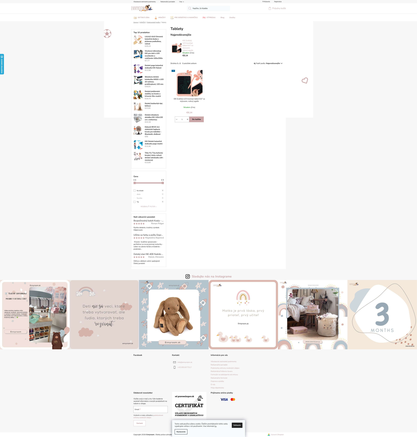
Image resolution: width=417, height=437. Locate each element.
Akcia (150, 194)
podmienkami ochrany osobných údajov (148, 416)
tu (215, 426)
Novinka (150, 198)
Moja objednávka (217, 388)
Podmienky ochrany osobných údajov (225, 368)
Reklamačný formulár (219, 378)
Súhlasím (237, 425)
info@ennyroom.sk (184, 362)
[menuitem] (141, 17)
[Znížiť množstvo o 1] (176, 119)
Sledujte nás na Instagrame (212, 276)
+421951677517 (184, 367)
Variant (139, 423)
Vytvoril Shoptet (277, 434)
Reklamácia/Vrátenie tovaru (221, 371)
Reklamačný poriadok (167, 2)
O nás (213, 384)
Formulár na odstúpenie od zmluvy (224, 374)
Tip (150, 202)
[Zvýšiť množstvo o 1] (187, 119)
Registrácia (277, 2)
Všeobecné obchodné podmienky (144, 2)
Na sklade (150, 191)
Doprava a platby (217, 381)
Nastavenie (181, 432)
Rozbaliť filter (148, 206)
